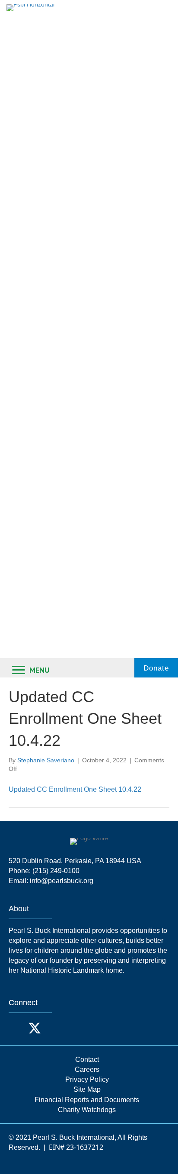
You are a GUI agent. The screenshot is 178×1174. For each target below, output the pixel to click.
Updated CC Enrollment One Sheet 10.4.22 (75, 789)
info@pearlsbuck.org (61, 880)
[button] (17, 1028)
